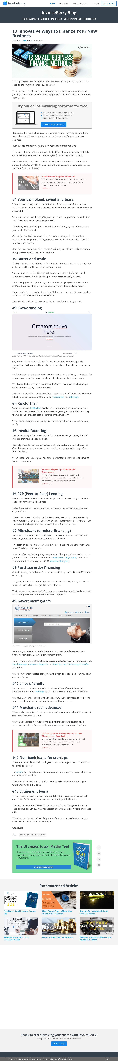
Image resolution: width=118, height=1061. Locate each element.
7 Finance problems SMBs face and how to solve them (95, 938)
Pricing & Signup (80, 3)
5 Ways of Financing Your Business (57, 937)
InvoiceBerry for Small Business (32, 835)
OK (107, 1059)
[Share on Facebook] (98, 847)
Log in (96, 3)
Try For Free (109, 3)
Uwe (24, 40)
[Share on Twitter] (98, 853)
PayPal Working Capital (64, 557)
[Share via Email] (98, 865)
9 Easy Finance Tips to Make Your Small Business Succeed (57, 912)
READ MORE (46, 188)
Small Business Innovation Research (30, 664)
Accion (19, 771)
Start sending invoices (53, 124)
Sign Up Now (59, 1044)
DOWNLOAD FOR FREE (43, 867)
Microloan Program (59, 561)
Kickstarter (58, 397)
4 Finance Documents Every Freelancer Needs (16, 938)
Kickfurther (35, 408)
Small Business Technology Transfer (71, 664)
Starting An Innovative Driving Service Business (94, 912)
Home (52, 3)
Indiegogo (74, 397)
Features (63, 3)
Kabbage (40, 691)
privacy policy (54, 1059)
